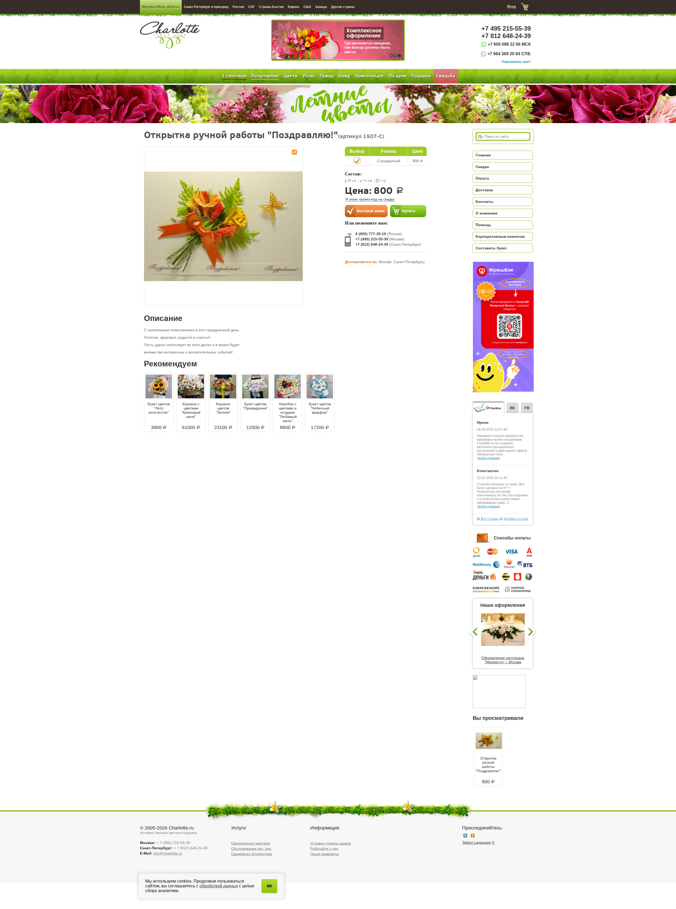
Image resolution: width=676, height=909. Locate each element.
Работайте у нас (324, 848)
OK (269, 886)
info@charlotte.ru (167, 853)
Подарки (421, 76)
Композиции (369, 76)
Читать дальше (488, 458)
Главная (483, 155)
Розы (309, 76)
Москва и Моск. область (161, 7)
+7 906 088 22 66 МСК (509, 44)
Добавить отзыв (516, 519)
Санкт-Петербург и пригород (206, 7)
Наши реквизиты (324, 854)
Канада (321, 7)
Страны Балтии (271, 7)
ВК (512, 408)
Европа (293, 7)
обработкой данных (218, 886)
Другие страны (343, 7)
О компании (486, 213)
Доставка (484, 190)
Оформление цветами (250, 843)
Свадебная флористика (251, 854)
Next (532, 632)
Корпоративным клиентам (500, 236)
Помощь (483, 225)
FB (526, 408)
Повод (327, 76)
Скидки (482, 167)
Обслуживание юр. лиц (251, 848)
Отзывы (493, 408)
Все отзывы (490, 519)
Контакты (484, 201)
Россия (238, 7)
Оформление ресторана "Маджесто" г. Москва (502, 660)
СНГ (251, 7)
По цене (398, 76)
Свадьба (445, 76)
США (307, 7)
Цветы (291, 76)
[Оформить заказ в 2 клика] (366, 211)
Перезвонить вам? (516, 62)
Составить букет (491, 248)
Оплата (482, 178)
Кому (344, 76)
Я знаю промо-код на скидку (370, 199)
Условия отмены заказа (330, 843)
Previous (473, 632)
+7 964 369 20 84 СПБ (509, 54)
